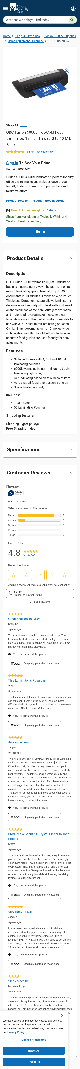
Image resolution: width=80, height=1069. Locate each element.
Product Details (17, 200)
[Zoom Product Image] (67, 71)
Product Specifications (48, 200)
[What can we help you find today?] (72, 19)
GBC (23, 125)
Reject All (34, 1050)
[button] (73, 8)
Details (51, 210)
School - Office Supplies (60, 36)
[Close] (62, 1015)
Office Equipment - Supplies (26, 41)
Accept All (34, 1061)
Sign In (12, 163)
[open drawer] (5, 8)
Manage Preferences (33, 1039)
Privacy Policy (16, 1032)
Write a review (45, 151)
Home (7, 36)
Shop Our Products (27, 36)
